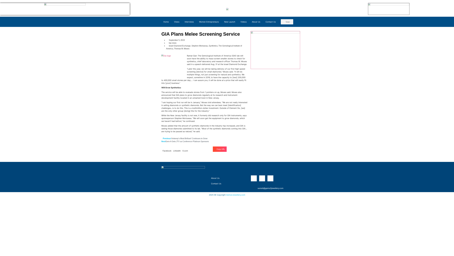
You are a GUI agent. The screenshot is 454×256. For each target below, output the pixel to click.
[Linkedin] (270, 178)
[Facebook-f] (254, 178)
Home (166, 22)
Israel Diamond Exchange (180, 46)
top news (172, 43)
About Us (256, 22)
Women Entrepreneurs (209, 22)
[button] (167, 149)
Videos (243, 22)
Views (176, 22)
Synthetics (213, 46)
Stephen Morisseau (200, 46)
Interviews (189, 22)
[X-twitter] (262, 178)
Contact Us (271, 22)
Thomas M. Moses (181, 49)
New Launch (229, 22)
